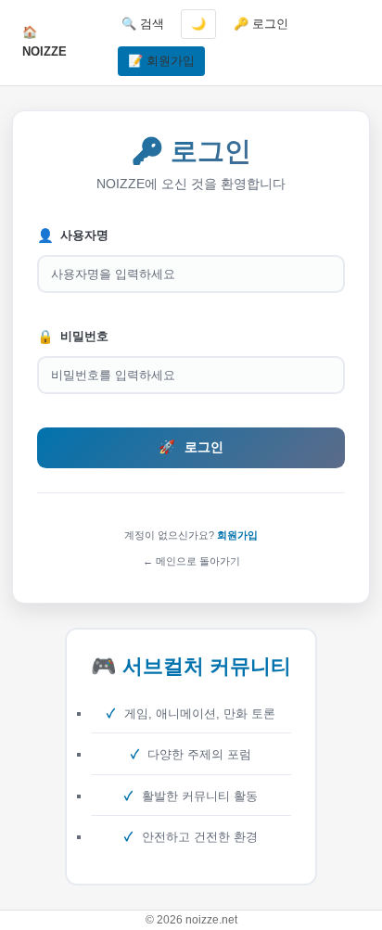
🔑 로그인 (261, 24)
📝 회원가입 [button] (161, 61)
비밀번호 (72, 336)
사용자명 (72, 235)
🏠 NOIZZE (44, 41)
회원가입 (237, 535)
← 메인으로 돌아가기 (191, 561)
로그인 (191, 447)
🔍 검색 (142, 24)
